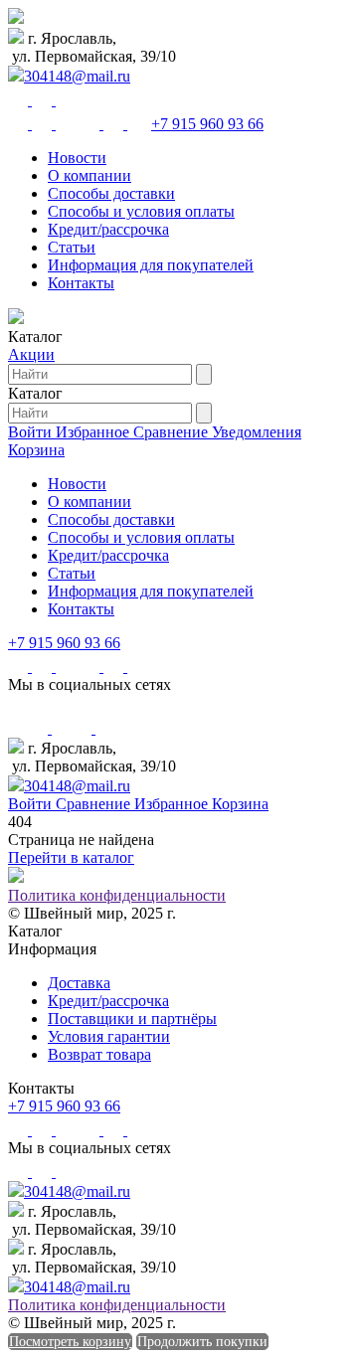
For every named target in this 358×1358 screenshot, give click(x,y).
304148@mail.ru (77, 76)
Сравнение (172, 432)
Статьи (71, 247)
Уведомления (256, 432)
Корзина (36, 449)
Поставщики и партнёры (132, 1018)
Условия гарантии (109, 1036)
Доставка (79, 982)
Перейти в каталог (71, 857)
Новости (77, 157)
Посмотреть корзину (70, 1341)
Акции (31, 354)
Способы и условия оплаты (141, 211)
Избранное (94, 432)
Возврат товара (99, 1054)
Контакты (81, 282)
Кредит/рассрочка (108, 229)
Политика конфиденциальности (117, 895)
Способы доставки (111, 193)
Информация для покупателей (151, 264)
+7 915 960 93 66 (207, 123)
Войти (32, 432)
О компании (89, 175)
